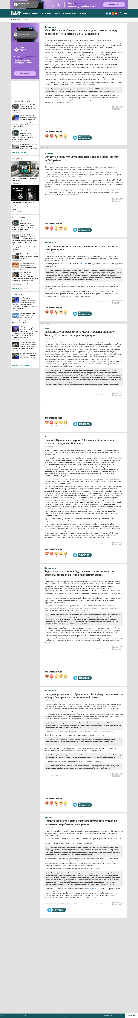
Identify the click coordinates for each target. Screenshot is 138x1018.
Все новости (17, 152)
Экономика (48, 153)
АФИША (35, 13)
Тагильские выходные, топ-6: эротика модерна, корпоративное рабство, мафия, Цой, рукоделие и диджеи (24, 345)
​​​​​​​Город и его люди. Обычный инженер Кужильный (24, 180)
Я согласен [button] (131, 1016)
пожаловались (49, 596)
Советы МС (57, 13)
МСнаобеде (67, 13)
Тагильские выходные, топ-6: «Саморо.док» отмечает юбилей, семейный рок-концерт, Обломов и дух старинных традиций (24, 317)
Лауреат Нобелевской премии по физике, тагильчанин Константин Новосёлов (24, 107)
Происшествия (50, 27)
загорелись (84, 264)
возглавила (90, 889)
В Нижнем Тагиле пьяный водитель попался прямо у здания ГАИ (29, 256)
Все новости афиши (20, 366)
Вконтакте (107, 13)
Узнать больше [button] (107, 1016)
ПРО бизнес (83, 13)
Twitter (110, 13)
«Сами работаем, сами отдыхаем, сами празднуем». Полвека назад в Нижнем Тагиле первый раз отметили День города (24, 135)
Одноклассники (113, 13)
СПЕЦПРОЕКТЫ (45, 13)
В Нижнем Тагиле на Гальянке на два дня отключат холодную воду (28, 265)
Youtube (116, 13)
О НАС (74, 13)
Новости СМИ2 (44, 147)
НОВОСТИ (26, 13)
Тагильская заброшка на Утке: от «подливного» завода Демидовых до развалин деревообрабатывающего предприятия (24, 206)
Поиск (121, 13)
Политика (48, 437)
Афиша (47, 328)
